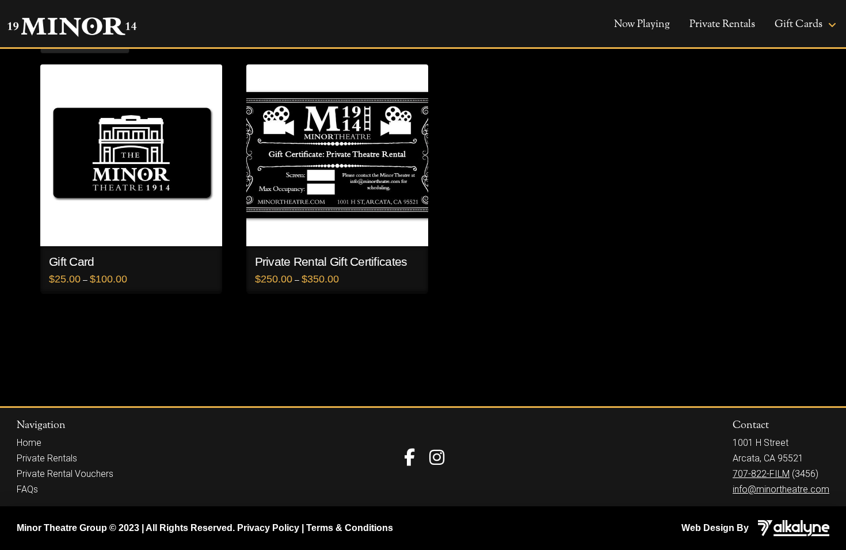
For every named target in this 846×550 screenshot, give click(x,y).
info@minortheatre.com (781, 489)
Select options (131, 227)
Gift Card (71, 261)
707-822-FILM (761, 473)
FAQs (27, 489)
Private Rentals (47, 458)
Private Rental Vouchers (65, 473)
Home (29, 442)
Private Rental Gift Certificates (331, 261)
